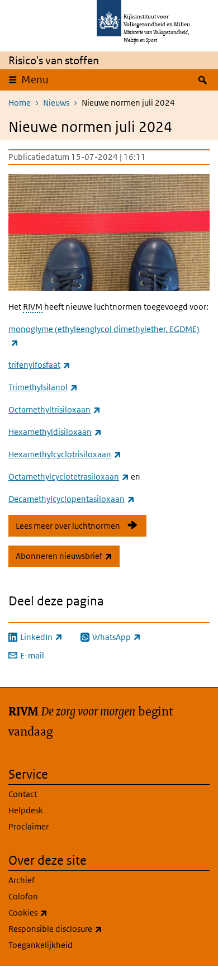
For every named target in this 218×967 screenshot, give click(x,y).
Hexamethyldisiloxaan (55, 431)
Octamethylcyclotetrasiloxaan (68, 476)
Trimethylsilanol (43, 387)
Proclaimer (28, 826)
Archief (21, 880)
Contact (22, 794)
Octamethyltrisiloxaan (54, 409)
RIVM (32, 306)
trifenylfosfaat (39, 364)
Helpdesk (25, 810)
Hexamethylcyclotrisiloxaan (64, 454)
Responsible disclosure (79, 928)
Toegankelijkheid (40, 945)
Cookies (52, 912)
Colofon (23, 896)
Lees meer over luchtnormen (68, 525)
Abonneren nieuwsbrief (68, 555)
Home (19, 102)
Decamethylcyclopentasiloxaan (71, 499)
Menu (35, 79)
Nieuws (56, 102)
